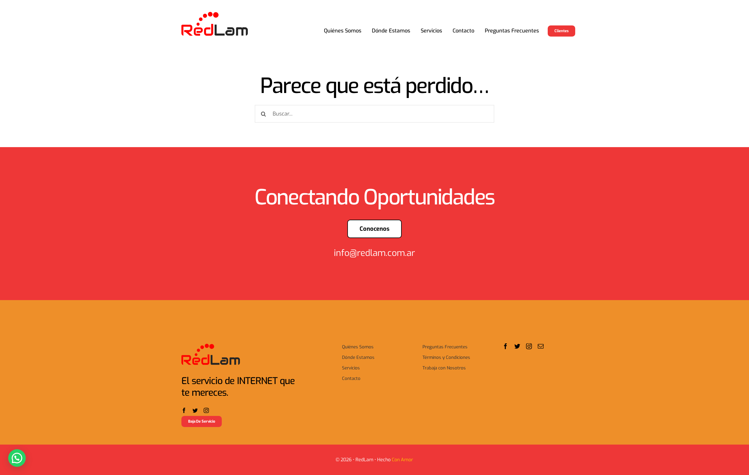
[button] (17, 458)
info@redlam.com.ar (374, 253)
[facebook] (184, 410)
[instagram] (206, 410)
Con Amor (402, 460)
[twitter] (195, 410)
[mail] (541, 346)
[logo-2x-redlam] (214, 14)
